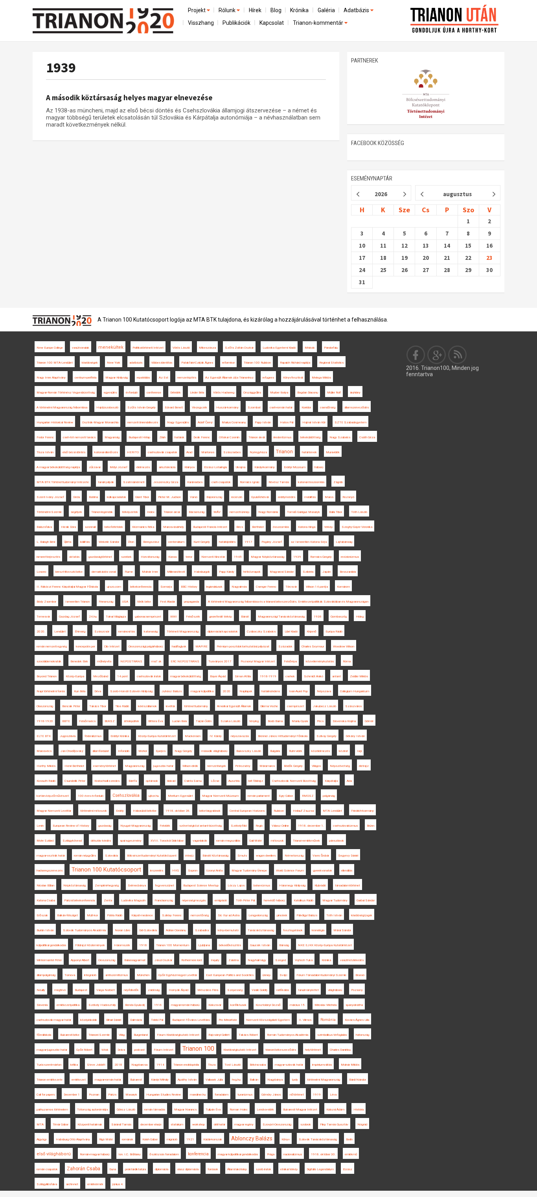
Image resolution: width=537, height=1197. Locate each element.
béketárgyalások (210, 811)
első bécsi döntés (74, 452)
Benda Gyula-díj (135, 1005)
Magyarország (134, 766)
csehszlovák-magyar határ (54, 1020)
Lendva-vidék (265, 1109)
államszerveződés (356, 407)
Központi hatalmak (89, 1124)
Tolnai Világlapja (116, 616)
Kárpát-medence (142, 915)
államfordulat (100, 751)
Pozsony (357, 990)
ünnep (266, 975)
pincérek (282, 915)
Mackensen (192, 736)
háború (318, 467)
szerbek (126, 557)
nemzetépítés (186, 377)
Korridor (306, 407)
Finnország (106, 601)
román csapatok (47, 1169)
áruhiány (355, 392)
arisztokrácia (167, 467)
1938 (318, 616)
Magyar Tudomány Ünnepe (249, 870)
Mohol (142, 751)
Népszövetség (340, 766)
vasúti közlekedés (352, 960)
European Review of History (71, 825)
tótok (105, 1050)
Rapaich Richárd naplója (295, 362)
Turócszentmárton (49, 1064)
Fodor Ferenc (45, 437)
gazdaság (104, 825)
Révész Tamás (278, 482)
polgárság (329, 796)
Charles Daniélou (340, 1050)
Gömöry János (271, 1094)
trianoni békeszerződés (280, 1050)
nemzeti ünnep (239, 512)
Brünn (370, 825)
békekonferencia (140, 586)
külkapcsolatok (116, 497)
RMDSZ (308, 796)
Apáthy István (187, 1079)
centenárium (176, 542)
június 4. (117, 1184)
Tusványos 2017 (220, 661)
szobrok (305, 1124)
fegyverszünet (164, 885)
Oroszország (106, 960)
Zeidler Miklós (359, 676)
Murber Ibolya (279, 392)
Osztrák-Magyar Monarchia (100, 422)
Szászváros (353, 706)
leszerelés (156, 870)
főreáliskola (44, 1035)
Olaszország (45, 706)
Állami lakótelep (237, 1169)
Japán (326, 572)
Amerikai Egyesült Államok (234, 706)
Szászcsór (101, 631)
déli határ (219, 1124)
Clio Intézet (112, 646)
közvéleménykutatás (320, 661)
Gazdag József (69, 616)
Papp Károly (226, 572)
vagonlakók (200, 840)
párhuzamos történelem (52, 1109)
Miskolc (310, 347)
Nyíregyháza (258, 452)
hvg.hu (236, 1079)
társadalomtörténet (347, 885)
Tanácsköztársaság (261, 930)
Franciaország (163, 900)
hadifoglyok (179, 646)
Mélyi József (118, 467)
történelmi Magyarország (323, 1079)
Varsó (193, 497)
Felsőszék (193, 616)
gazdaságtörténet (100, 557)
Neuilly (41, 990)
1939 (61, 67)
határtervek (309, 452)
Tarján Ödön (203, 721)
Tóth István (334, 915)
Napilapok (245, 691)
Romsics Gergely (321, 557)
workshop (198, 1124)
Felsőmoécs (87, 721)
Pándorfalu (331, 347)
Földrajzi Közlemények (90, 945)
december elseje (151, 1124)
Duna (112, 1169)
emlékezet (79, 1079)
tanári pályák (106, 482)
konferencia (198, 1154)
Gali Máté (255, 840)
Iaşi (359, 751)
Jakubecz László (324, 706)
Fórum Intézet (163, 1050)
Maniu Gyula (300, 721)
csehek (290, 676)
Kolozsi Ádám (335, 1109)
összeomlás (281, 527)
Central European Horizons (247, 811)
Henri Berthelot (74, 766)
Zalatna (233, 960)
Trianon (284, 451)
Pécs (320, 721)
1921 (190, 1139)
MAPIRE (201, 646)
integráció (90, 975)
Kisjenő (311, 631)
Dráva (121, 1050)
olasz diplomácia (188, 1169)
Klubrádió (320, 885)
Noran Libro (122, 930)
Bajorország (214, 497)
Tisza (211, 1064)
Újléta (67, 542)
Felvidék (165, 825)
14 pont (122, 676)
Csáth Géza (367, 437)
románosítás (126, 631)
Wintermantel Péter (49, 960)
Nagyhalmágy (257, 960)
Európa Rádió (334, 631)
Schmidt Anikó (313, 676)
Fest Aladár (167, 601)
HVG (175, 870)
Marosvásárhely (173, 527)
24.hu (93, 616)
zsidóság (154, 990)
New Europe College (50, 347)
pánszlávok (336, 840)
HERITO (133, 452)
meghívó (60, 990)
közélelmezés (320, 751)
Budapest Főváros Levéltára (191, 1020)
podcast (139, 1050)
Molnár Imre (150, 572)
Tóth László (359, 512)
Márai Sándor (342, 930)
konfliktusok (238, 1005)
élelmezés (143, 467)
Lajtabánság (344, 542)
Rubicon (279, 811)
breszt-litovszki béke (69, 572)
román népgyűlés (85, 855)
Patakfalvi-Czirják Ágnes (197, 362)
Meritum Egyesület (180, 796)
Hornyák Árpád (178, 990)
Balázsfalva (44, 527)
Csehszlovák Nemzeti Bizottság (294, 781)
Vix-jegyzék (199, 407)
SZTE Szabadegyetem (350, 422)
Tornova (69, 975)
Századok (285, 646)
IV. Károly (216, 736)
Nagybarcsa (139, 1064)
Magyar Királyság (116, 377)
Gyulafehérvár (260, 497)
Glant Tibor (142, 497)
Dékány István (355, 736)
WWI (173, 616)
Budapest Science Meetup (201, 885)
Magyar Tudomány (335, 900)
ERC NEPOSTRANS (185, 661)
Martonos (207, 452)
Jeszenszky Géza (165, 482)
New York (113, 362)
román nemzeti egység (52, 646)
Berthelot (258, 527)
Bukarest (136, 1079)
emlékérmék (95, 1184)
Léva (333, 1094)
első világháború (54, 1154)
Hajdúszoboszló (107, 407)
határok (179, 437)
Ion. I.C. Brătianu (129, 1154)
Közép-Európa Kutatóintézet (157, 736)
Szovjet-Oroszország (277, 1124)
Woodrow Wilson (343, 646)
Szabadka (202, 930)
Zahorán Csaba (83, 1168)
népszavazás (240, 736)
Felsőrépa (290, 661)
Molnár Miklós (350, 1064)
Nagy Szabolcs (339, 437)
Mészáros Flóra (207, 990)
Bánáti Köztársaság (215, 855)
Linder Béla (197, 392)
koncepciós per (85, 646)
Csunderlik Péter (74, 781)
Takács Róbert (248, 1035)
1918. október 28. (178, 811)
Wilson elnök (190, 766)
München (143, 975)
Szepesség (235, 990)
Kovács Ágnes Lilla (357, 1020)
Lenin (40, 825)
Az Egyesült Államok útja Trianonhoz (229, 377)
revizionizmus (350, 557)
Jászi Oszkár (163, 960)
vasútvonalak (80, 347)
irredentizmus (282, 437)
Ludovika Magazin (133, 900)
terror (189, 557)
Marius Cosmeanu (234, 422)
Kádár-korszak (212, 1139)
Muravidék (333, 452)
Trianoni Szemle (99, 1035)
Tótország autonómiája (92, 1109)
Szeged (280, 960)
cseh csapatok (221, 482)
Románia (328, 1020)
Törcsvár (291, 586)
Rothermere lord (191, 960)
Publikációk (236, 23)
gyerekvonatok (322, 870)
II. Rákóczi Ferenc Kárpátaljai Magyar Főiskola (67, 586)
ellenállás (346, 870)
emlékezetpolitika (68, 1005)
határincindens (270, 691)
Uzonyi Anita (214, 870)
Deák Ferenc (201, 437)
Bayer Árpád (218, 676)
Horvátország (150, 557)
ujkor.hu (154, 796)
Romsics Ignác (249, 482)
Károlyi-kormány (264, 467)
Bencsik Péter (71, 706)
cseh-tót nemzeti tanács (79, 437)
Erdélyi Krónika (119, 736)
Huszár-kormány (227, 407)
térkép (328, 527)
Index (150, 512)
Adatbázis (357, 10)
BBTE (66, 721)
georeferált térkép (220, 616)
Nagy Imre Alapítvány (51, 377)
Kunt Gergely (201, 542)
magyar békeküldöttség (185, 676)
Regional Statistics (331, 362)
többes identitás (161, 362)
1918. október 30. (323, 1154)
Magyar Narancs (185, 1109)
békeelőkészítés (230, 945)
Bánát (245, 616)
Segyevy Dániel (348, 855)
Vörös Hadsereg (223, 392)
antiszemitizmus (116, 975)
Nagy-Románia (268, 512)
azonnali (90, 527)
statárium (177, 1124)
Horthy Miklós (46, 766)
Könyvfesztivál (293, 377)
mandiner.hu (198, 1094)
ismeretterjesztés (48, 557)
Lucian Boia (179, 721)
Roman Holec (239, 1109)
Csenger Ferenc (266, 586)
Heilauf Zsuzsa (303, 811)
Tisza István (45, 452)
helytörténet (313, 1050)
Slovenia (42, 1005)
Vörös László (181, 347)
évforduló (132, 392)
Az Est (163, 377)
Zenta (108, 900)
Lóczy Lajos (236, 885)
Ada (349, 781)
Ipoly (295, 1079)
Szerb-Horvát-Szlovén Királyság (131, 691)
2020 (226, 691)
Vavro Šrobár (321, 855)
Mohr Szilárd (45, 840)
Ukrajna (240, 467)
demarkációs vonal (104, 572)
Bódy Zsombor (46, 601)
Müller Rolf (334, 392)
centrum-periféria (85, 377)
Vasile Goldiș (259, 990)
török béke (144, 601)
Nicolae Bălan (45, 885)
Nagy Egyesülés (178, 422)
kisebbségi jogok (361, 915)
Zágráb (338, 482)
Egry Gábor (286, 796)
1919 (317, 1094)
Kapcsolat (271, 23)
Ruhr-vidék (295, 751)
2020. (41, 631)
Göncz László (126, 1109)
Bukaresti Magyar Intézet (300, 1109)
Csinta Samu (193, 781)
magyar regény (244, 1124)
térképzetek (130, 512)
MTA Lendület (332, 811)
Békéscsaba (258, 1064)
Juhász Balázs (172, 691)
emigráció (221, 900)
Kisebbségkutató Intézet (239, 1050)
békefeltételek (114, 527)
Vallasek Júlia (214, 1079)
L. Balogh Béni (46, 542)
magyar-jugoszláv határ (52, 1050)
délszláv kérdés (101, 840)
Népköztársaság (74, 885)
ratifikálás (282, 990)
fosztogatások (293, 930)
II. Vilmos (305, 1020)
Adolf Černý (205, 422)
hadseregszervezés (50, 870)
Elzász (347, 1169)
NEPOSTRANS (131, 661)
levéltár (170, 706)
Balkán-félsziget (67, 915)
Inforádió (123, 751)
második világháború (214, 751)
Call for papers (46, 1094)
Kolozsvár (214, 1005)
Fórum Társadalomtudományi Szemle (321, 975)
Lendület (60, 631)
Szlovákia (111, 855)
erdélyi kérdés (286, 497)
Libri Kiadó (291, 631)
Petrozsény (242, 766)
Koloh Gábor (150, 1139)
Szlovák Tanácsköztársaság (318, 1139)
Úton (131, 542)
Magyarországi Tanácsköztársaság (281, 616)
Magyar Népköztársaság (267, 557)
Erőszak (42, 915)
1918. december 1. (311, 825)
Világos (316, 766)
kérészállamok (147, 706)
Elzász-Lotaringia (215, 467)
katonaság (151, 631)
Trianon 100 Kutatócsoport (106, 869)
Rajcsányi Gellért (219, 1035)
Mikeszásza (207, 347)
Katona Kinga (306, 527)
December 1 (72, 1094)
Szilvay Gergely (326, 736)
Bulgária (275, 751)
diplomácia (161, 1169)
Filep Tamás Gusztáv (334, 1124)
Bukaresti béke (69, 1035)
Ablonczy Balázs (251, 1138)
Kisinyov (189, 467)
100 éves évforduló (90, 796)
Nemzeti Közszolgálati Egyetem (268, 1020)
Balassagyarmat (134, 960)
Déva (97, 691)
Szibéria (308, 572)
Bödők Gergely (293, 766)
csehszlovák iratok (149, 676)
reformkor (228, 362)
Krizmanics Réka (143, 527)
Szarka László (230, 721)
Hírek (255, 10)
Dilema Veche (269, 706)
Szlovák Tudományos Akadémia (84, 930)
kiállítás (85, 542)
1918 (143, 945)
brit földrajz (255, 781)
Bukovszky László (248, 751)
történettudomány (196, 706)
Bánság (284, 945)
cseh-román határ (281, 407)
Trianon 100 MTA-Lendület (55, 362)
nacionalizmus (292, 1154)
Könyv (285, 1139)
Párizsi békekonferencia (79, 900)
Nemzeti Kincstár (213, 557)
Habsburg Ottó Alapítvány (73, 1139)
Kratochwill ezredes (107, 781)
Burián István (45, 930)
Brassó (359, 975)
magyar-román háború (185, 1005)
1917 (248, 542)
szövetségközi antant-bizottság (200, 825)
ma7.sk (156, 661)
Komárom (343, 586)
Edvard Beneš (174, 407)
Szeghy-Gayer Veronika (357, 527)
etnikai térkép (289, 1169)
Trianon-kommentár (318, 23)
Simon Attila (243, 676)
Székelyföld (238, 825)
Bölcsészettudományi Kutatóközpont (152, 855)
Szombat (254, 407)
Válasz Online (280, 825)
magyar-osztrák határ (51, 855)
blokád (171, 781)
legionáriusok (214, 586)
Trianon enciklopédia (186, 1064)
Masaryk (131, 1094)
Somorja (166, 586)
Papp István (263, 422)
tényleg (254, 721)
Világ (122, 1035)
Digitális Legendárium (320, 1169)
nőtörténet (297, 1094)
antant (336, 676)
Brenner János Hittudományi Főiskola (282, 736)
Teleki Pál (157, 1020)
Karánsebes (194, 482)
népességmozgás (194, 900)
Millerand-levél (176, 572)
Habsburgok (202, 572)
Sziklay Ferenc (172, 915)
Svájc (283, 975)
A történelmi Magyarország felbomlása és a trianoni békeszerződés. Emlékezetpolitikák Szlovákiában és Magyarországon (288, 601)
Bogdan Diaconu (307, 392)
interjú (189, 855)
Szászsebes (232, 452)
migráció (172, 1139)
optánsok (152, 781)
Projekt (197, 10)
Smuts (242, 855)
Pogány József (271, 542)
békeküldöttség (310, 437)
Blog (275, 10)
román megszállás (228, 840)
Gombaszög (339, 616)
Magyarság (112, 437)
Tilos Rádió (122, 706)
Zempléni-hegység (107, 885)
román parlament (259, 796)
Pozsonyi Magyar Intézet (258, 661)
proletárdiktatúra (135, 1169)
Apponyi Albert (80, 960)
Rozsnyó (348, 497)
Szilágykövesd (72, 840)
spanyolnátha (354, 1005)
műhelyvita (104, 661)
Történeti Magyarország (183, 631)
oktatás (74, 557)
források (213, 1169)
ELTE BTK (44, 736)
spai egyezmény (131, 840)
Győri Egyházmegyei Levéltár (177, 975)
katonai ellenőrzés (106, 452)
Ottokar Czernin (229, 437)
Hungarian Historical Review (55, 422)
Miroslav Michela (325, 1005)
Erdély (120, 811)
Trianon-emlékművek (306, 840)
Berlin (349, 1139)
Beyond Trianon (47, 676)
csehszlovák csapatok (162, 452)
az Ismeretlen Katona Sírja (309, 542)
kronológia (318, 930)
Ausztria (233, 781)
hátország (362, 1035)
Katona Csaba (46, 900)
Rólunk (228, 10)
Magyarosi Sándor (282, 572)
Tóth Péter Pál (245, 900)
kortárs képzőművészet (53, 796)
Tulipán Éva (213, 1109)
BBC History (189, 586)
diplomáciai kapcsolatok (223, 631)
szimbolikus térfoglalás (332, 1035)
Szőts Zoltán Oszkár (239, 347)
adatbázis (135, 362)
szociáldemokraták (49, 661)
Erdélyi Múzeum (294, 467)
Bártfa (133, 781)
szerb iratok (263, 1169)
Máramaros (267, 766)
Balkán (254, 1079)
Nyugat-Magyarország (135, 825)
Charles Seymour (313, 646)
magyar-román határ (108, 1079)
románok (127, 1139)
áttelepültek (131, 721)
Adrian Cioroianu (176, 930)
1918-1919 (268, 676)
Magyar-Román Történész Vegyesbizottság (66, 392)
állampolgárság (46, 975)
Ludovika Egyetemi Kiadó (279, 347)
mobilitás (310, 497)
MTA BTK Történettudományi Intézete (63, 482)
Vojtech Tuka (304, 960)
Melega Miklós (321, 377)
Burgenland (141, 1035)
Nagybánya (275, 1079)
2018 (118, 1064)
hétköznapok (252, 572)
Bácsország (196, 512)
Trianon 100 (198, 1048)
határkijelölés (227, 542)
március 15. (297, 1005)
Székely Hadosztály (102, 1005)
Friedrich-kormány (362, 811)
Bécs (239, 527)
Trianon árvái (256, 437)
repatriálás (143, 377)
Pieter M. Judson (169, 497)
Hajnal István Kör (314, 422)
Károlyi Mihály (160, 1079)
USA (125, 601)
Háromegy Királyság (292, 885)
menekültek (110, 347)
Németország (294, 855)
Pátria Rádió (114, 915)
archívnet (72, 1184)
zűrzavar (95, 467)
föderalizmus (93, 736)
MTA (40, 1124)
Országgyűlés (252, 392)
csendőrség (327, 407)
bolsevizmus (262, 885)
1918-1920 (45, 721)
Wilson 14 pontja (317, 586)
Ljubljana (204, 945)
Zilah (162, 437)
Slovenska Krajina (344, 721)
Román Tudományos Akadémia (287, 1035)
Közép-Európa (75, 676)
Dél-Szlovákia (148, 930)
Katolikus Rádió (303, 900)
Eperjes (161, 751)
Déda (76, 497)
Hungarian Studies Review (163, 1094)
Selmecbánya (137, 885)
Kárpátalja (331, 781)
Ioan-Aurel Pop (298, 691)
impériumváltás (322, 1064)
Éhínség (80, 631)
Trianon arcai (172, 512)
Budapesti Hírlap (139, 437)
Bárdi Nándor (357, 1079)
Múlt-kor (92, 915)
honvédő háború (274, 900)
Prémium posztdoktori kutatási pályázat (243, 646)
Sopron (192, 870)
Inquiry (215, 960)
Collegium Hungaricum (354, 691)
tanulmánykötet (308, 990)
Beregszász (151, 542)
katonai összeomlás (311, 482)
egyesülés (110, 392)
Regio (259, 825)
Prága (270, 1154)
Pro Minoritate (228, 1020)
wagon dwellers (266, 855)
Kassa (172, 557)
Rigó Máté (106, 1139)
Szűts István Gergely (141, 407)
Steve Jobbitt (96, 1064)
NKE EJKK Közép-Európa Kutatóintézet (325, 945)
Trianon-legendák (102, 512)
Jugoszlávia (67, 736)
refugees (268, 377)
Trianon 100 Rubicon (257, 362)
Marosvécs (44, 751)
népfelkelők (131, 990)
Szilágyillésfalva (47, 1184)
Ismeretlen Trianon (77, 601)
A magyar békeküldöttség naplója (58, 467)
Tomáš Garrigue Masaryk (303, 512)
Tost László (232, 1064)
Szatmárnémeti (133, 482)
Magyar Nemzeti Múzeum (220, 796)
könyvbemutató (228, 930)
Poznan (94, 1094)
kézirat (343, 751)
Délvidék (175, 392)
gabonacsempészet (148, 616)
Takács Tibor (97, 706)
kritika (74, 1064)
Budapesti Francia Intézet (210, 527)
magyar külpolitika (202, 691)
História (358, 1109)
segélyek (76, 512)
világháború (335, 990)
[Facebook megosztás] (416, 354)
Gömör (369, 721)
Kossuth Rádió (46, 781)
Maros (329, 497)
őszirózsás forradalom (164, 1154)
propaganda (191, 601)
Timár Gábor (60, 1124)
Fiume (129, 572)
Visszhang (201, 23)
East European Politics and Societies (230, 975)
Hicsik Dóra (68, 527)
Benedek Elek (79, 661)
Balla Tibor (335, 512)
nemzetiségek (216, 766)
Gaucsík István (260, 945)
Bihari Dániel (113, 1020)
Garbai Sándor (366, 900)
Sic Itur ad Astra (228, 915)
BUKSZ (110, 721)
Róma (347, 661)
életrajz (364, 766)
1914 (160, 1064)
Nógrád (362, 1124)
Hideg (360, 616)
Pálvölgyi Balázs (306, 915)
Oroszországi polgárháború (146, 646)
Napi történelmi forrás (51, 691)
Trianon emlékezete (50, 1079)
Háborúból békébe (144, 811)
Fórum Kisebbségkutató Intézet (178, 1035)
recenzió (236, 497)
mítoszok (277, 840)
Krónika (299, 10)
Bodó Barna (275, 721)
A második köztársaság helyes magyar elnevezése (129, 97)
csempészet (295, 706)
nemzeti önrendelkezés (142, 422)
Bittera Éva (155, 721)
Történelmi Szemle (49, 512)
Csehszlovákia (126, 795)
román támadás (154, 1109)
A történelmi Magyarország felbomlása (62, 407)
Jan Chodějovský (72, 751)
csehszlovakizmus (345, 825)
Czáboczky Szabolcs (261, 631)
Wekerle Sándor (109, 542)
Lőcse (215, 781)
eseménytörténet (104, 766)
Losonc (41, 572)
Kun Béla (79, 691)
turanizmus (244, 1094)
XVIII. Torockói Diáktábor (167, 840)
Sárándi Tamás (121, 1124)
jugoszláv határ (163, 766)
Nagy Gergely (183, 751)
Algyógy (42, 1139)
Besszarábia (348, 572)
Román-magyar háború (94, 1154)
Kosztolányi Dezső (268, 1005)
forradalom (221, 1094)
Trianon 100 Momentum (172, 945)
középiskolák (88, 1020)
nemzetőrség (200, 915)
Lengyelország (258, 915)
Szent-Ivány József (50, 497)
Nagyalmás (239, 586)
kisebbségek (90, 362)
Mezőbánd (100, 676)
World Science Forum (290, 870)
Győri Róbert (84, 1050)
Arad (189, 452)
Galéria (326, 10)
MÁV (217, 512)
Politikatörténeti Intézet (148, 347)
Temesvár (43, 616)
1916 (158, 1005)
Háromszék (122, 945)
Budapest (81, 990)
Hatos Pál (286, 422)
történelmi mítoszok (93, 811)
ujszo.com (114, 586)
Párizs (112, 1094)
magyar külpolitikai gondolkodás (238, 1154)
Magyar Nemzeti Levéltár (54, 811)
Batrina (93, 497)
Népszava (324, 691)
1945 (238, 557)
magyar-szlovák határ (289, 1064)
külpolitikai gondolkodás (51, 945)
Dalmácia (136, 1020)
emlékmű (351, 1154)
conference (154, 392)
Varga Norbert (105, 990)
